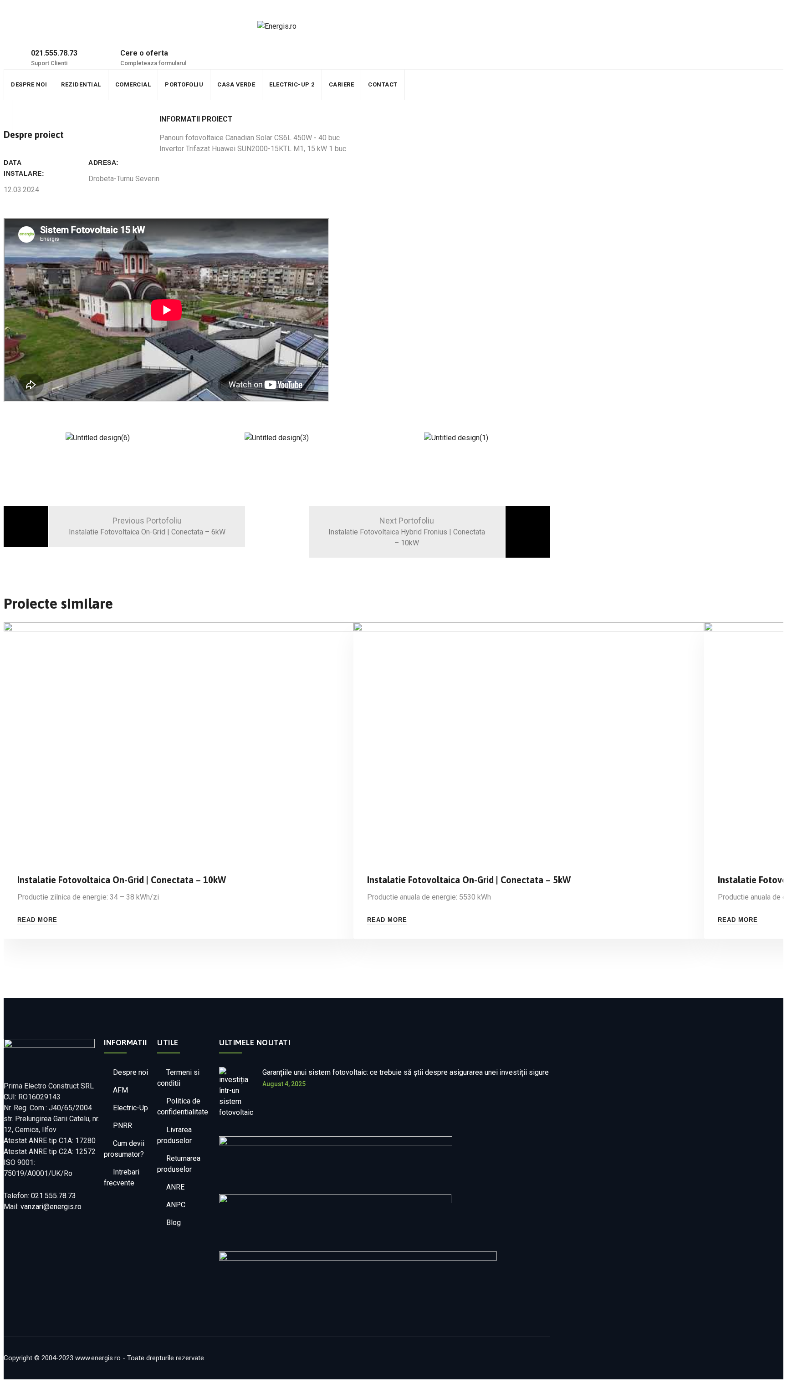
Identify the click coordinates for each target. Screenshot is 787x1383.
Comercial (122, 84)
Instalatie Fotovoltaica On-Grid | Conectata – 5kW (469, 880)
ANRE (175, 1187)
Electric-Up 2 (267, 84)
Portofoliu (168, 84)
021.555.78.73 (53, 1195)
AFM (120, 1090)
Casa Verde (216, 84)
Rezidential (74, 84)
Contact (348, 84)
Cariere (312, 84)
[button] (277, 448)
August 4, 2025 (284, 1084)
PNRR (122, 1125)
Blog (173, 1222)
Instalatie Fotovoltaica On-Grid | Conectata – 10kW (121, 880)
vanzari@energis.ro (51, 1206)
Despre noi (27, 84)
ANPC (175, 1204)
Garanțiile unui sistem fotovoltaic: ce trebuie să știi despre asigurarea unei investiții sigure (405, 1072)
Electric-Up (130, 1107)
